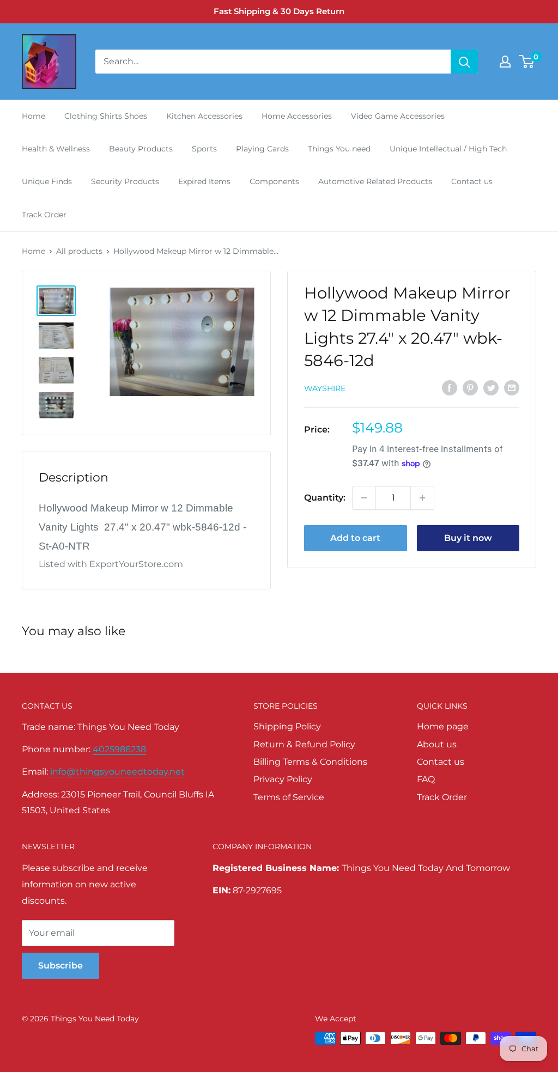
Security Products (125, 181)
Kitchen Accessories (204, 116)
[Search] (464, 62)
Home (33, 116)
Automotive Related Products (375, 181)
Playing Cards (262, 149)
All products (79, 251)
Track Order (44, 215)
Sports (204, 149)
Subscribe (60, 965)
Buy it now (468, 538)
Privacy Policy (282, 779)
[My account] (505, 62)
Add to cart (355, 538)
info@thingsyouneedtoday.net (117, 771)
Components (274, 181)
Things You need (339, 149)
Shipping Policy (287, 726)
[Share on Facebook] (449, 387)
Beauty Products (141, 149)
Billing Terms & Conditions (310, 762)
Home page (443, 726)
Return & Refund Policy (304, 744)
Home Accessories (297, 116)
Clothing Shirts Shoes (105, 116)
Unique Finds (47, 181)
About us (437, 744)
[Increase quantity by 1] (422, 497)
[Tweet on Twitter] (491, 387)
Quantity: (324, 497)
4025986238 (119, 749)
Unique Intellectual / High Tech (448, 149)
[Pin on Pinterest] (470, 387)
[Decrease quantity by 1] (364, 497)
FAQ (426, 779)
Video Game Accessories (398, 116)
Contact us (472, 181)
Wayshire (324, 388)
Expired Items (204, 181)
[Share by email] (511, 387)
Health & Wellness (56, 149)
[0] (527, 61)
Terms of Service (288, 797)
